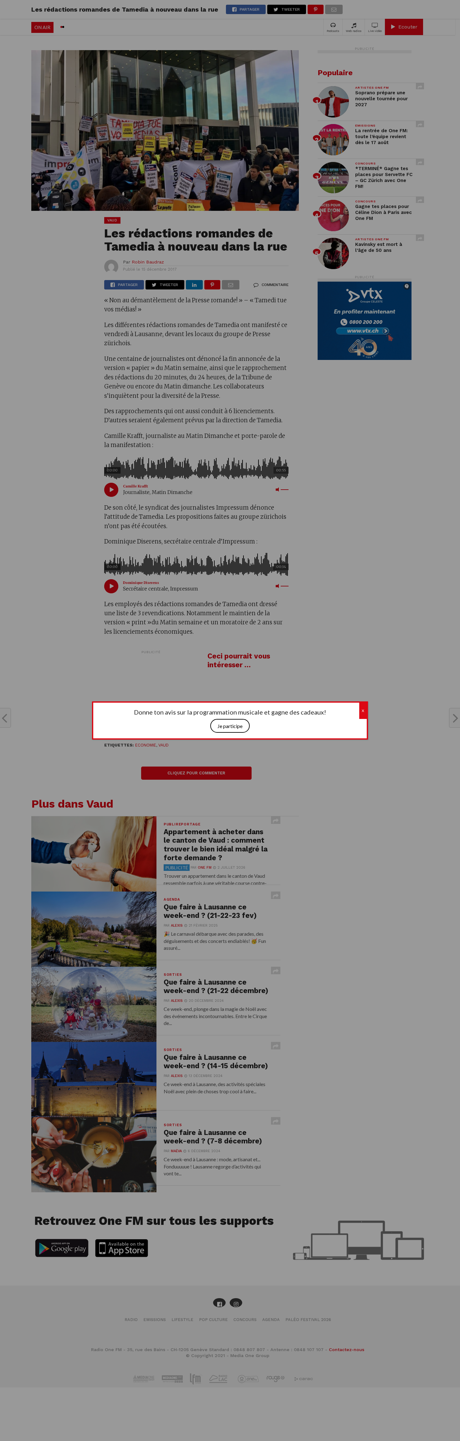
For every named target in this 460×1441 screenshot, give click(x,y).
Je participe (230, 726)
